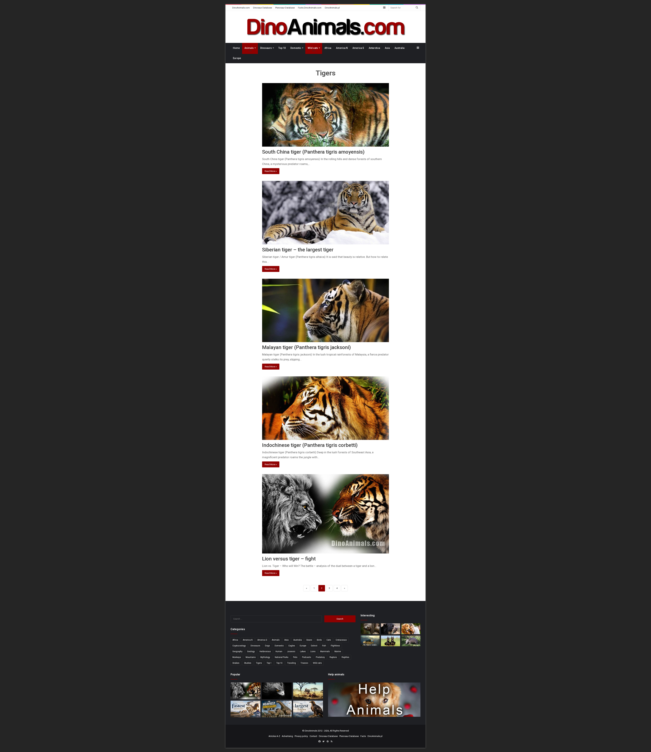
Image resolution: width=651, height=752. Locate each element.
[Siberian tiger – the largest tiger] (325, 212)
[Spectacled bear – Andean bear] (390, 628)
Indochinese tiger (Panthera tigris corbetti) (310, 445)
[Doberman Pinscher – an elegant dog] (390, 641)
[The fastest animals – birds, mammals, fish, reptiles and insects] (370, 641)
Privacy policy (301, 736)
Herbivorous (265, 651)
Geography (237, 651)
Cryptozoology (239, 646)
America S (358, 48)
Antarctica (374, 48)
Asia (387, 48)
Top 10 (282, 48)
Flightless (335, 646)
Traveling (291, 663)
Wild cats (313, 48)
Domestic (295, 48)
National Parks (281, 657)
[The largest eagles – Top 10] (308, 709)
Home (236, 48)
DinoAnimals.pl (332, 7)
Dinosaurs (266, 48)
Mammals (325, 651)
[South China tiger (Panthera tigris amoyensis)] (325, 115)
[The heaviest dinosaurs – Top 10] (277, 709)
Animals (249, 48)
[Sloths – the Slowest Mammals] (370, 628)
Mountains (251, 657)
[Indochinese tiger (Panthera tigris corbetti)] (325, 408)
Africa (327, 48)
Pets (295, 657)
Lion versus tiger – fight (289, 559)
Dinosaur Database (262, 7)
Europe (237, 58)
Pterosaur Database (285, 7)
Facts (363, 736)
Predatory (320, 657)
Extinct (314, 646)
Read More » (271, 171)
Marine (337, 651)
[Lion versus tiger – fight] (325, 513)
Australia (399, 48)
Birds (319, 640)
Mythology (265, 657)
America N (342, 48)
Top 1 (269, 663)
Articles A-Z (274, 736)
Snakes (235, 663)
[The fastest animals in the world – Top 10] (245, 709)
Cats (329, 640)
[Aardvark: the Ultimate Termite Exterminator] (410, 641)
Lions (312, 651)
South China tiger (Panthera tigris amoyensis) (313, 152)
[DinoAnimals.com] (325, 27)
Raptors (333, 657)
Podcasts (306, 657)
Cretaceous (341, 640)
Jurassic (291, 651)
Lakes (303, 651)
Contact (313, 736)
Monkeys (236, 657)
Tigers (259, 663)
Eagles (292, 646)
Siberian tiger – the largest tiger (297, 250)
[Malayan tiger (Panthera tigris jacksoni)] (325, 310)
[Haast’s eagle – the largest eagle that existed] (277, 690)
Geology (251, 651)
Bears (309, 640)
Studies (247, 663)
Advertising (287, 736)
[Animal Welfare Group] (410, 628)
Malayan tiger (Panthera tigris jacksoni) (306, 347)
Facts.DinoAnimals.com (309, 7)
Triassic (304, 663)
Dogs (267, 646)
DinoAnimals (311, 730)
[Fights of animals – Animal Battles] (308, 690)
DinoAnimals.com (241, 7)
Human (278, 651)
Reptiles (345, 657)
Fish (324, 646)
